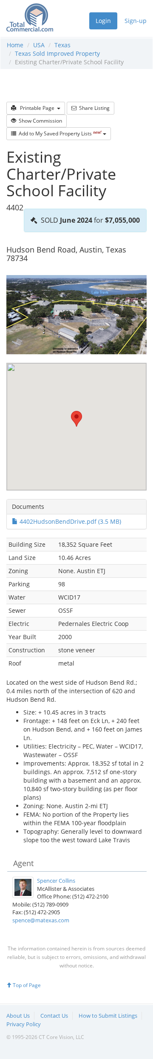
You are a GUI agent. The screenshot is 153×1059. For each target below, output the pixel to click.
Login (103, 21)
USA (39, 45)
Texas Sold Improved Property (57, 53)
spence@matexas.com (40, 920)
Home (15, 45)
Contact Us (54, 1015)
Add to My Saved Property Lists (59, 133)
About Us (18, 1015)
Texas (62, 45)
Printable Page (36, 108)
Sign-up (136, 21)
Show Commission (39, 120)
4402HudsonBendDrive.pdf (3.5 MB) (69, 521)
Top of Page (26, 985)
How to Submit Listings (108, 1015)
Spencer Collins (56, 880)
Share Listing (93, 108)
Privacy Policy (23, 1024)
